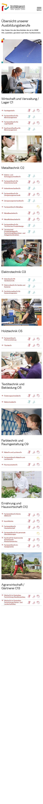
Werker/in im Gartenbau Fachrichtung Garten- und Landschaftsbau (13, 602)
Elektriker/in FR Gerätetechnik (9, 279)
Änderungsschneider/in (12, 396)
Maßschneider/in (10, 402)
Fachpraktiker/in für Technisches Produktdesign (14, 225)
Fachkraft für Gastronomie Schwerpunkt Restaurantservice (13, 539)
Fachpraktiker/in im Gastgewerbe (11, 545)
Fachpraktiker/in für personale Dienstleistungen (14, 533)
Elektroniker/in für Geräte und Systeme (14, 286)
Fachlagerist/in (9, 110)
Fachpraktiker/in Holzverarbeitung (10, 339)
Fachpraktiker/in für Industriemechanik (11, 182)
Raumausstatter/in (10, 464)
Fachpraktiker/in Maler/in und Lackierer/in (14, 458)
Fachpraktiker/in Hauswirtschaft (10, 527)
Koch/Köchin (8, 521)
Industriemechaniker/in (12, 188)
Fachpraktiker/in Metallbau (13, 207)
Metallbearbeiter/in (11, 213)
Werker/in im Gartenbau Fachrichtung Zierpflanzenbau (14, 596)
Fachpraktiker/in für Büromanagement (11, 116)
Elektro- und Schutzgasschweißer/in (12, 175)
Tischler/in (8, 345)
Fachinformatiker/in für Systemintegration (12, 292)
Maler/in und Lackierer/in (13, 452)
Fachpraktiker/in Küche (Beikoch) (12, 514)
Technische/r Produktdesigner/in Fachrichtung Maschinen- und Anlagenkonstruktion (14, 232)
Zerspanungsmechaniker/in (14, 201)
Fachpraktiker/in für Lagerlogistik (11, 122)
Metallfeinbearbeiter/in (12, 219)
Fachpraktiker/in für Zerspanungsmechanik (12, 194)
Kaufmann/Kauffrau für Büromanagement (12, 129)
